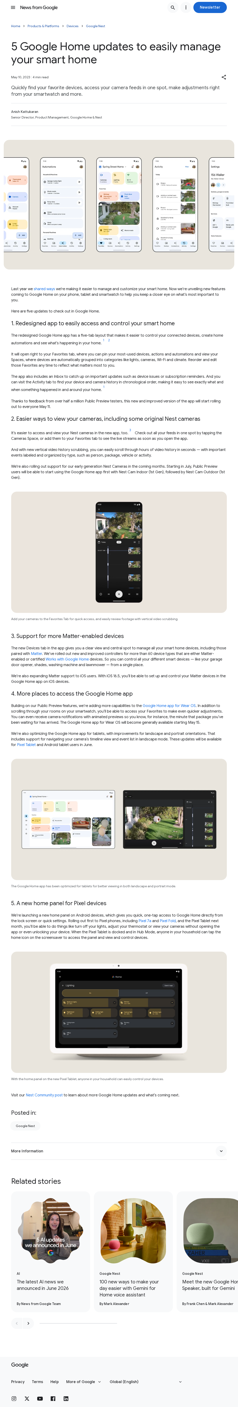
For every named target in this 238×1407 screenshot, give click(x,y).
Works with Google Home (67, 659)
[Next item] (28, 1323)
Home (15, 26)
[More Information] (221, 1151)
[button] (210, 7)
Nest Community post (44, 1095)
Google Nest (95, 26)
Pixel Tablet (26, 745)
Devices (73, 26)
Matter (36, 653)
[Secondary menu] (186, 7)
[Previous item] (16, 1323)
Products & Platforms (43, 26)
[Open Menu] (13, 7)
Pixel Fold (168, 921)
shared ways (44, 289)
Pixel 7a (145, 921)
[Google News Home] (39, 7)
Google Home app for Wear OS (169, 706)
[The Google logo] (20, 1365)
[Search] (172, 7)
